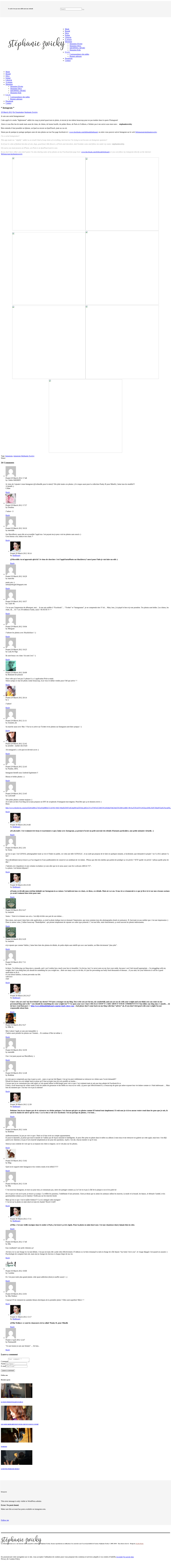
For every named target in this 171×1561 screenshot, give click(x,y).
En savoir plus (128, 1557)
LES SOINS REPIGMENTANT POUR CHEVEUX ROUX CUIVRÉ (20, 1424)
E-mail (3, 1366)
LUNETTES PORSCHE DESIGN (10, 1469)
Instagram (9, 456)
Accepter (119, 1557)
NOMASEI (4, 1446)
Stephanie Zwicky (31, 112)
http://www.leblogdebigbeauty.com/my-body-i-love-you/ (52, 1006)
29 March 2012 (6, 112)
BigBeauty (16, 555)
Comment (4, 1361)
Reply (8, 492)
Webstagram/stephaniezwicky (146, 132)
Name (3, 1364)
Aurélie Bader (140, 1543)
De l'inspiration (18, 112)
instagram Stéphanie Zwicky (23, 456)
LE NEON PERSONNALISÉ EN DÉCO (12, 1402)
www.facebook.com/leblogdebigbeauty (83, 132)
